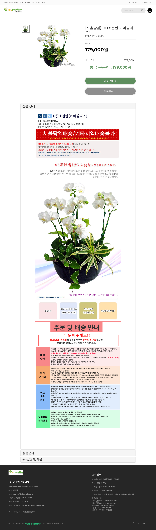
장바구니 (109, 91)
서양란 (87, 43)
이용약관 (13, 512)
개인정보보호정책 (27, 512)
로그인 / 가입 (133, 2)
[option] (26, 29)
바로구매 (109, 80)
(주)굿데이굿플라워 (33, 523)
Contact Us (146, 2)
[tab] (78, 106)
